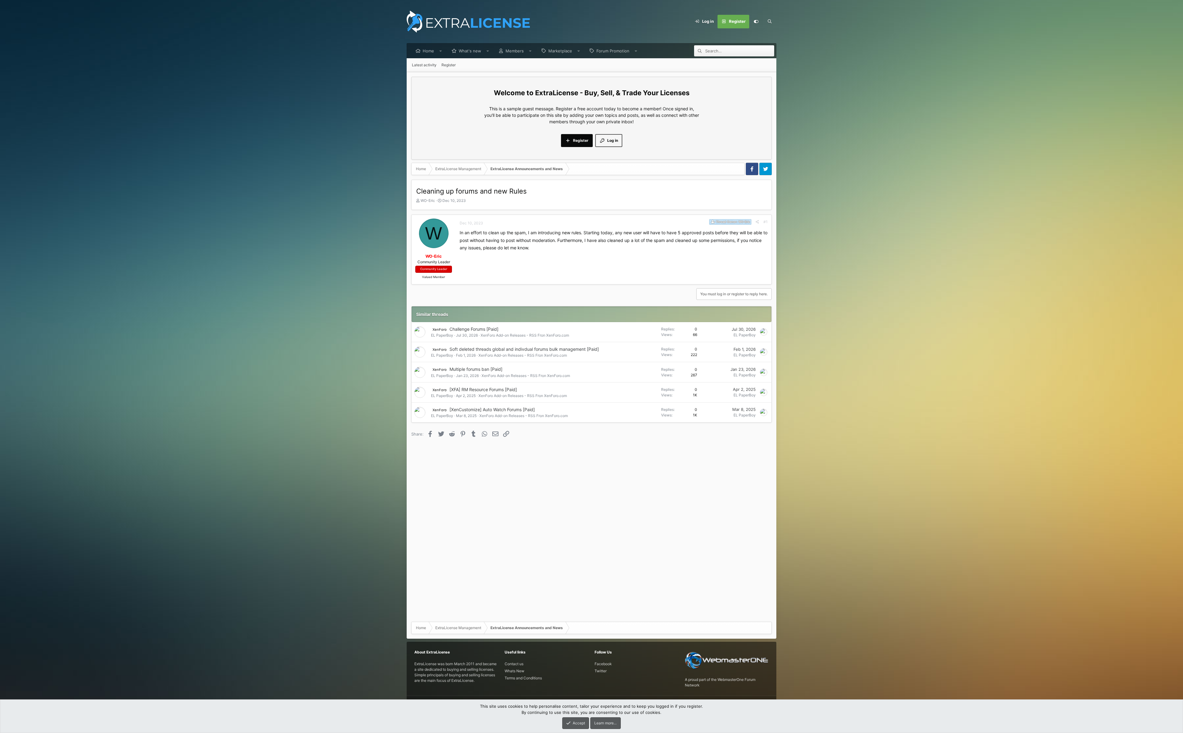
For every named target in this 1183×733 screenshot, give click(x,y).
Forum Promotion (612, 50)
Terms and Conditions (523, 678)
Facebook (603, 663)
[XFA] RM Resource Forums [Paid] (483, 389)
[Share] (757, 222)
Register (448, 65)
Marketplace (560, 50)
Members (515, 50)
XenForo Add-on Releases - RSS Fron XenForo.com (525, 335)
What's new (470, 50)
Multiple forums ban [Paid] (475, 369)
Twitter (601, 671)
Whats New (514, 671)
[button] (440, 50)
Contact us (514, 663)
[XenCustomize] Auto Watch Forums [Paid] (492, 409)
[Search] (769, 21)
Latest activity (424, 65)
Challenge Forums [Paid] (473, 329)
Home (428, 50)
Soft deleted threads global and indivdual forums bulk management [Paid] (524, 349)
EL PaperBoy (442, 335)
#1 (765, 221)
